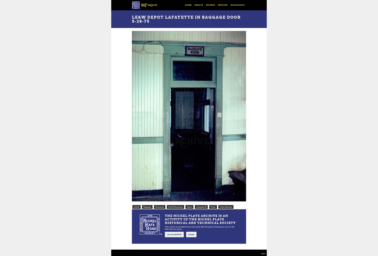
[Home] (146, 5)
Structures (159, 207)
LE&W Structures (175, 207)
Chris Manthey (226, 207)
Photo (213, 207)
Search (199, 5)
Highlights (238, 5)
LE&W (136, 207)
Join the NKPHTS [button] (174, 234)
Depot (189, 207)
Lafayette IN (201, 207)
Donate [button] (191, 234)
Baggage (147, 207)
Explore (223, 5)
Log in (263, 253)
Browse (210, 5)
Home (188, 5)
